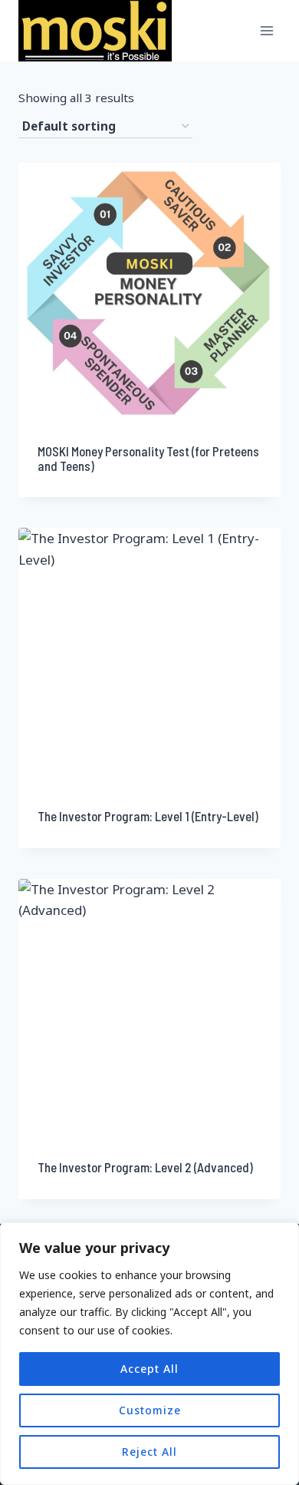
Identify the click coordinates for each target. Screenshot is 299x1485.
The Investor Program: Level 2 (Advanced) (145, 1167)
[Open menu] (266, 30)
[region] (149, 1353)
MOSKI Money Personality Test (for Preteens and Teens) (148, 458)
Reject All (149, 1451)
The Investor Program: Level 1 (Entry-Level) (148, 816)
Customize (150, 1410)
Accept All (149, 1368)
